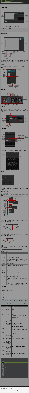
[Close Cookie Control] (17, 390)
